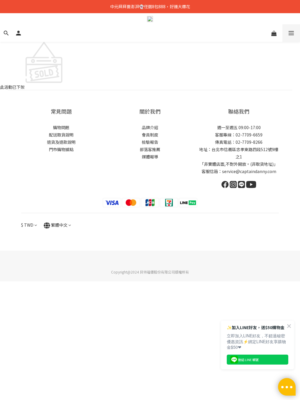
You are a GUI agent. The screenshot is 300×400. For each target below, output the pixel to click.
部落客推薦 (150, 149)
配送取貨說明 (61, 135)
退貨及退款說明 (61, 142)
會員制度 (150, 135)
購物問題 (61, 127)
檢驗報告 (150, 142)
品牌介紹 (150, 127)
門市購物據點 (61, 149)
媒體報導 (150, 157)
